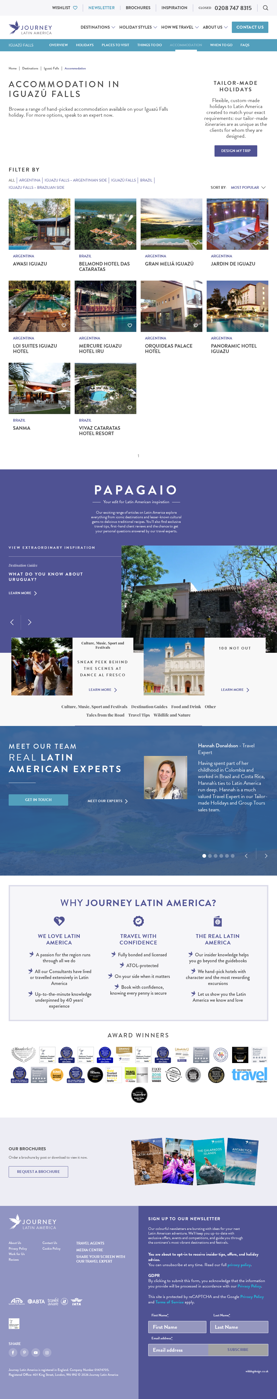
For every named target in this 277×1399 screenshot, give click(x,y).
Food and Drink (186, 706)
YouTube (35, 1352)
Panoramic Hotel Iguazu (234, 348)
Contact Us (250, 27)
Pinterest (24, 1352)
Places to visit (115, 45)
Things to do (149, 45)
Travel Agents (90, 1243)
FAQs (244, 45)
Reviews (14, 1260)
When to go (221, 45)
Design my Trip (236, 151)
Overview (58, 45)
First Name (160, 1315)
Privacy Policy (18, 1249)
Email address (162, 1338)
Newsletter (101, 8)
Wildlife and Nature (172, 715)
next (29, 622)
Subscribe (238, 1350)
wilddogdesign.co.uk (257, 1371)
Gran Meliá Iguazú (169, 264)
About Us (212, 27)
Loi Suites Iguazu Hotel (35, 348)
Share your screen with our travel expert (100, 1259)
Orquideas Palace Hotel (169, 348)
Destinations (95, 27)
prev (12, 622)
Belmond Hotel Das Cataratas (104, 266)
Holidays (85, 45)
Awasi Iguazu (30, 264)
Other (210, 706)
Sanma (21, 428)
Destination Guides (149, 706)
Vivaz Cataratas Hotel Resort (99, 430)
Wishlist (61, 8)
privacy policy (239, 1265)
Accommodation (186, 45)
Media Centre (89, 1250)
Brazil (85, 256)
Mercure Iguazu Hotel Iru (100, 348)
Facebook (13, 1352)
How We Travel (177, 27)
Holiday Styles (135, 27)
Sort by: (219, 187)
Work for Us (17, 1254)
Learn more (20, 593)
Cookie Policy (51, 1249)
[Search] (265, 8)
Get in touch (38, 800)
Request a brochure (38, 1172)
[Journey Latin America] (30, 27)
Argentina (23, 256)
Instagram (47, 1352)
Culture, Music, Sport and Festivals (94, 706)
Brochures (138, 8)
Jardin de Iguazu (233, 264)
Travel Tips (139, 715)
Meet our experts (105, 801)
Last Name (221, 1315)
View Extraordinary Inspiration (52, 548)
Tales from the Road (105, 715)
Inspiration (174, 8)
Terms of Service (170, 1302)
